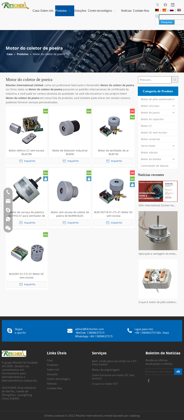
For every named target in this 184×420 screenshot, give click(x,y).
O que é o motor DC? (105, 383)
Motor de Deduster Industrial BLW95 (70, 152)
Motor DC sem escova (154, 132)
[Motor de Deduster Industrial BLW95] (70, 126)
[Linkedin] (173, 5)
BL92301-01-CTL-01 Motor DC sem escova (26, 275)
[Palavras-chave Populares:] (175, 79)
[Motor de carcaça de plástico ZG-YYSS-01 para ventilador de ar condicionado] (26, 188)
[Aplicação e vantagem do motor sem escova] (158, 230)
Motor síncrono (150, 106)
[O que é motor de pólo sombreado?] (158, 279)
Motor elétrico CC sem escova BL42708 (26, 152)
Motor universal (150, 139)
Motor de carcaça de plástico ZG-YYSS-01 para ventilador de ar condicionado (26, 214)
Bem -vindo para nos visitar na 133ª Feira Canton (114, 362)
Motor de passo (150, 112)
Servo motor (148, 145)
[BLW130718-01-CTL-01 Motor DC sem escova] (113, 188)
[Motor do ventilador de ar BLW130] (113, 126)
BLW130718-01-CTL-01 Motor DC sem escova (113, 213)
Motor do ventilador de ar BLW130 (113, 152)
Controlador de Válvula (154, 165)
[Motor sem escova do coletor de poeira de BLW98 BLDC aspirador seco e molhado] (70, 188)
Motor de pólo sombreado (156, 99)
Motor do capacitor (152, 119)
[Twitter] (158, 5)
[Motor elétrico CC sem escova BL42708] (26, 126)
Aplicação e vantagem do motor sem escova (158, 253)
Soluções (52, 374)
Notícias (52, 383)
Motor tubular (149, 152)
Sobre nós (53, 369)
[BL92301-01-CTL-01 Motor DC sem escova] (26, 250)
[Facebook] (165, 5)
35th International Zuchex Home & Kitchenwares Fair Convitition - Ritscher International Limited (158, 205)
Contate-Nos (54, 388)
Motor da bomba (151, 159)
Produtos (52, 365)
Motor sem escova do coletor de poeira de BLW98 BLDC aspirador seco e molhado (70, 214)
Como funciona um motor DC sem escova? (113, 376)
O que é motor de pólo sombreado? (158, 302)
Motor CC (146, 126)
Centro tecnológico (58, 379)
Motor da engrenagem (106, 369)
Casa (50, 360)
